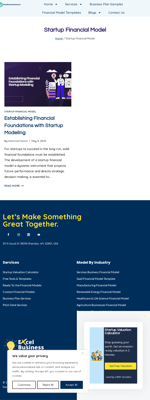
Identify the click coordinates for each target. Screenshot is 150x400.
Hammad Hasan (18, 140)
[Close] (84, 353)
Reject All (48, 384)
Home (48, 4)
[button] (145, 316)
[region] (47, 371)
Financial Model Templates (61, 12)
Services (71, 4)
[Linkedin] (26, 235)
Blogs (92, 12)
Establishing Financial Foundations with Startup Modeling (33, 125)
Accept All (71, 384)
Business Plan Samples (106, 4)
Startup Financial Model (20, 111)
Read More (14, 185)
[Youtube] (36, 235)
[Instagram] (16, 235)
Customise (24, 384)
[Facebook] (6, 235)
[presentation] (37, 84)
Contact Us (116, 12)
